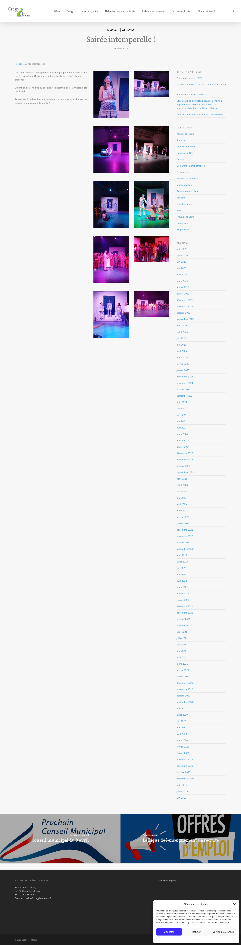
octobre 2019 (183, 772)
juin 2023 (181, 491)
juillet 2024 (182, 408)
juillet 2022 (182, 561)
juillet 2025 (182, 332)
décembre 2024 (185, 376)
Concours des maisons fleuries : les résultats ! (200, 114)
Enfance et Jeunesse (187, 178)
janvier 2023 (183, 523)
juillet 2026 (182, 255)
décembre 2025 (185, 300)
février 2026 (183, 287)
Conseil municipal (186, 146)
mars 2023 (182, 510)
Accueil (18, 63)
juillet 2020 (182, 714)
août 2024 (182, 402)
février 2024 (183, 440)
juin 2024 (181, 415)
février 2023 (183, 517)
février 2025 (183, 364)
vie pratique (183, 229)
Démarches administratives (191, 165)
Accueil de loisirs (185, 134)
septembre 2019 (185, 778)
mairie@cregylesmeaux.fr (38, 898)
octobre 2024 (183, 389)
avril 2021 (182, 657)
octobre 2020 (183, 695)
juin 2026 (181, 261)
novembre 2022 (185, 536)
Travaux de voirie (185, 216)
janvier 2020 (183, 753)
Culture (111, 30)
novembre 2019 (185, 766)
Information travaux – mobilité (192, 94)
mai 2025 (181, 344)
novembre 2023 (185, 459)
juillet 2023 (182, 485)
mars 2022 (182, 587)
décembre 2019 (185, 759)
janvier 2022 (183, 600)
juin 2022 (181, 568)
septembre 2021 (185, 625)
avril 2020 (182, 734)
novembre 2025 (185, 306)
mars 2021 (182, 663)
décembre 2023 (185, 453)
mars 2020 (182, 740)
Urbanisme (182, 223)
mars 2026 (182, 281)
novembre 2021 (185, 612)
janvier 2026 (183, 293)
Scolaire (181, 197)
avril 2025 (182, 351)
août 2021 (182, 632)
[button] (234, 904)
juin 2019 (181, 797)
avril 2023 (182, 504)
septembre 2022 (185, 549)
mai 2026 (181, 268)
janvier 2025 (183, 370)
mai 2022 (181, 574)
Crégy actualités (185, 153)
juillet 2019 (182, 791)
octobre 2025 (183, 313)
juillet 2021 (182, 638)
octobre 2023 (183, 466)
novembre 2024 (185, 383)
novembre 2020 (185, 689)
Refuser (196, 931)
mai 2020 (181, 727)
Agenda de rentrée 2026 (189, 78)
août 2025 (182, 325)
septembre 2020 (185, 702)
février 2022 (183, 593)
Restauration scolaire (188, 191)
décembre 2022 (185, 529)
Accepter (169, 931)
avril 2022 (182, 580)
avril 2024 (182, 427)
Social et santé (184, 204)
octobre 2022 (183, 542)
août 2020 (182, 708)
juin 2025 (181, 338)
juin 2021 (181, 644)
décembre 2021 (185, 606)
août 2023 (182, 478)
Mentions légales (167, 880)
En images (128, 30)
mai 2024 (181, 421)
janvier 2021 (183, 676)
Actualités (182, 140)
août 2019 (182, 785)
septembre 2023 (185, 472)
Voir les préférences (223, 931)
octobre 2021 (183, 619)
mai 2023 (181, 498)
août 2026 (182, 249)
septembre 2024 (185, 395)
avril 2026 (182, 274)
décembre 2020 (185, 683)
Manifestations (184, 185)
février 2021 (183, 670)
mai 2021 (181, 651)
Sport (179, 210)
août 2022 (182, 555)
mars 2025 (182, 357)
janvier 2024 (183, 447)
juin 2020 (181, 721)
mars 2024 (182, 434)
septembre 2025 (185, 319)
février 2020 (183, 746)
